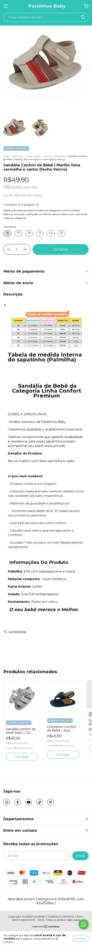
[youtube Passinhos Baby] (28, 802)
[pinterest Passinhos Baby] (50, 802)
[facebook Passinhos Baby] (17, 802)
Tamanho (9, 226)
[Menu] (6, 6)
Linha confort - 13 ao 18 (38, 156)
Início (6, 156)
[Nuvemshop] (46, 927)
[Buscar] (83, 17)
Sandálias (59, 156)
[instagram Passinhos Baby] (6, 802)
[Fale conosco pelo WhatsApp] (84, 924)
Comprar (22, 757)
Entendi (80, 938)
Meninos (17, 156)
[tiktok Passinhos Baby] (39, 802)
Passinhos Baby (47, 6)
